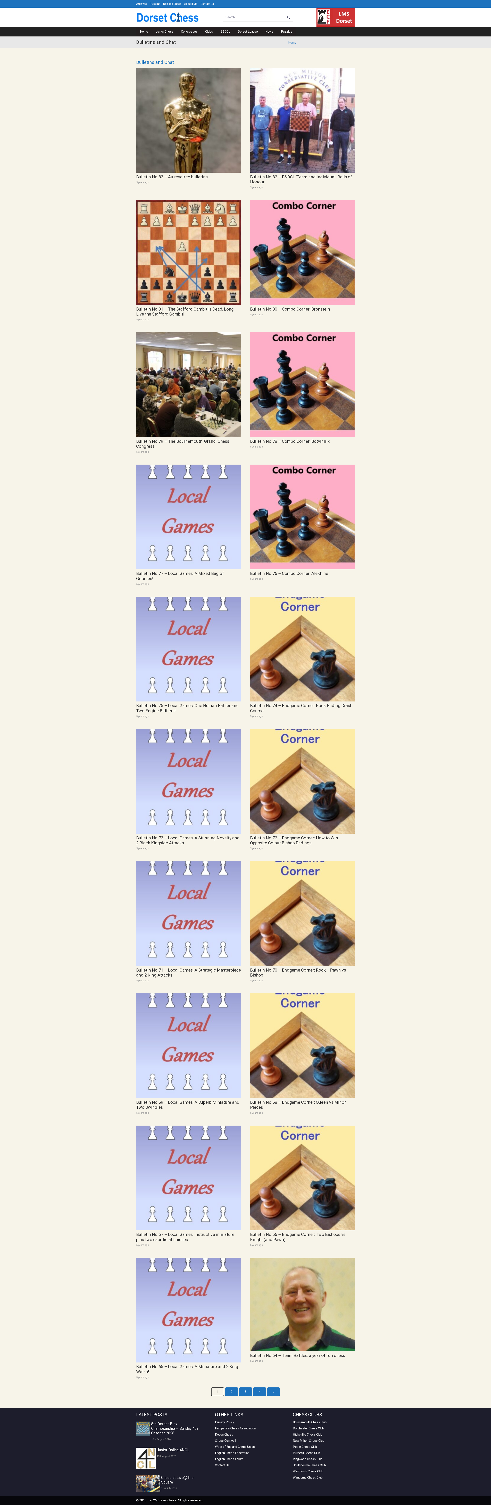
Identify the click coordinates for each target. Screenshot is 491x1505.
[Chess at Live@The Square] (148, 1483)
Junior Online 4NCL (173, 1450)
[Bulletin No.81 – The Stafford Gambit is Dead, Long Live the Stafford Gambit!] (188, 252)
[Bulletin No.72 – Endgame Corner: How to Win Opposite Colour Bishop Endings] (302, 781)
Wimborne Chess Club (308, 1477)
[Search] (288, 17)
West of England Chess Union (235, 1447)
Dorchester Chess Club (308, 1428)
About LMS (191, 3)
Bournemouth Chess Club (310, 1422)
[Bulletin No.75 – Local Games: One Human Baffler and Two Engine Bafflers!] (188, 649)
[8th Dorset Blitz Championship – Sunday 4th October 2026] (143, 1429)
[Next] (273, 1391)
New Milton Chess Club (308, 1440)
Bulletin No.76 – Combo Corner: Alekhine (289, 573)
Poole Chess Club (305, 1447)
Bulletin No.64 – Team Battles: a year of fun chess (297, 1355)
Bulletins (155, 3)
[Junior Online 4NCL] (146, 1458)
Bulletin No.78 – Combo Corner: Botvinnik (290, 441)
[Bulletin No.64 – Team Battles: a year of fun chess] (302, 1304)
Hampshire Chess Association (235, 1428)
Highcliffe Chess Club (307, 1434)
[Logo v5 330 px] (167, 17)
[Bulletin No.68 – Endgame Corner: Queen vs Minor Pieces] (302, 1045)
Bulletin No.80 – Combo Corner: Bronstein (290, 309)
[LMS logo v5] (335, 17)
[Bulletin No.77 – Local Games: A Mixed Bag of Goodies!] (188, 517)
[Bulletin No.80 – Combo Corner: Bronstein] (302, 252)
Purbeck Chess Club (306, 1453)
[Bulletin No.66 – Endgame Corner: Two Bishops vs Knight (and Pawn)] (302, 1178)
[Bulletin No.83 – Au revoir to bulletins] (188, 120)
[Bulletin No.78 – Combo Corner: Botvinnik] (302, 384)
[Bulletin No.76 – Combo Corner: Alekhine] (302, 517)
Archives (141, 3)
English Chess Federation (232, 1453)
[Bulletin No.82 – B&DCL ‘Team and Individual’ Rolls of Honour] (302, 120)
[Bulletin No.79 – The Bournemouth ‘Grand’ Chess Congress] (188, 384)
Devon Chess (224, 1434)
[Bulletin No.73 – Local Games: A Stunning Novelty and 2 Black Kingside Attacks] (188, 781)
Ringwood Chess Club (307, 1459)
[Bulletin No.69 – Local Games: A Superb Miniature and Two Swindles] (188, 1045)
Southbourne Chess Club (309, 1465)
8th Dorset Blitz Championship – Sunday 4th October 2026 (174, 1428)
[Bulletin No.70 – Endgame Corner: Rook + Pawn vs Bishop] (302, 913)
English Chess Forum (229, 1459)
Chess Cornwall (225, 1440)
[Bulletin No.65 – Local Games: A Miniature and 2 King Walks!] (188, 1310)
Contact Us (207, 3)
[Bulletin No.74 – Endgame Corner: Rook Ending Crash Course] (302, 649)
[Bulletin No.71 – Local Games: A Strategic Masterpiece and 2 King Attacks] (188, 913)
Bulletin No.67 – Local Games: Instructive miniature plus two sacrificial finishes (185, 1237)
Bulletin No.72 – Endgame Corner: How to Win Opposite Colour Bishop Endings (294, 840)
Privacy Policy (224, 1422)
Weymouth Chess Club (308, 1471)
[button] (175, 31)
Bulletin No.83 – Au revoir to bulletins (172, 177)
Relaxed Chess (172, 3)
